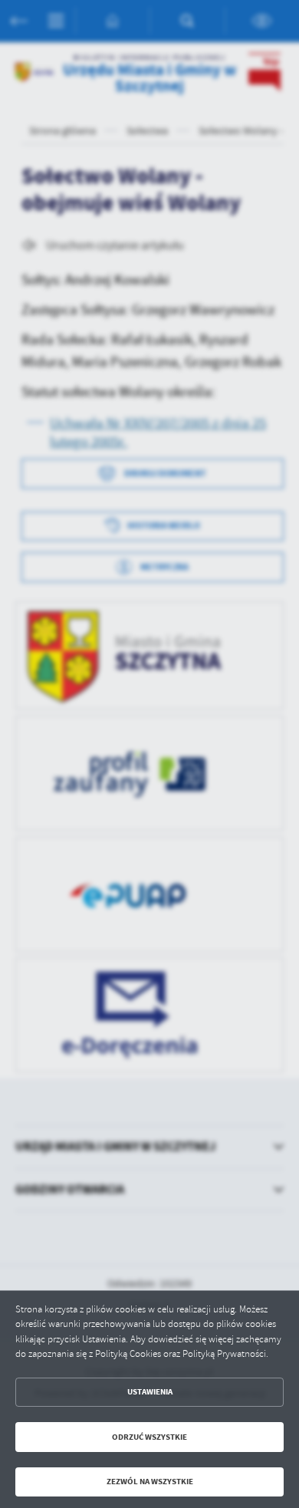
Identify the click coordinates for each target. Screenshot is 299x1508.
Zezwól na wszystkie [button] (150, 1481)
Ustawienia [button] (149, 1392)
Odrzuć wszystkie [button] (149, 1437)
